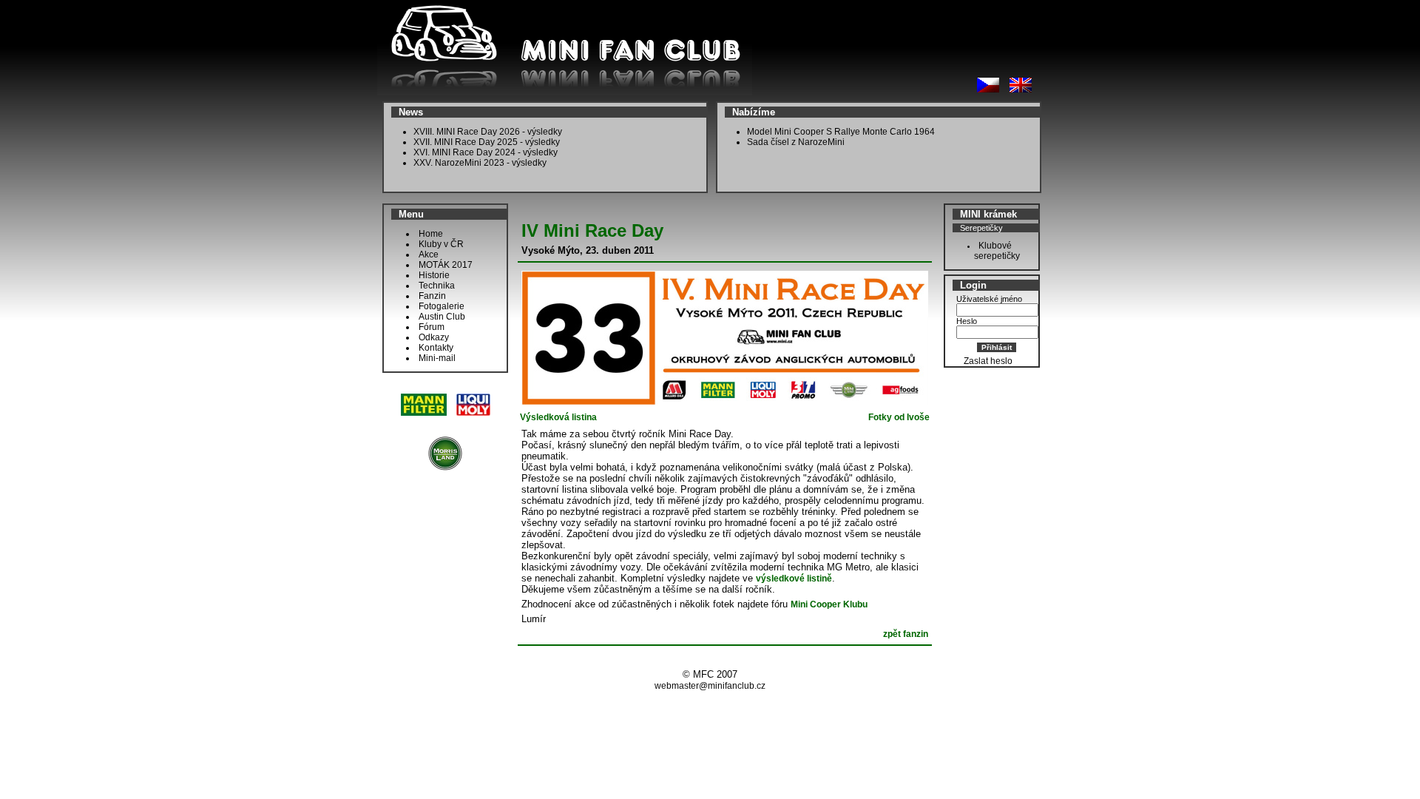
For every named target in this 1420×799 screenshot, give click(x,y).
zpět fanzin (905, 634)
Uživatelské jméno (989, 298)
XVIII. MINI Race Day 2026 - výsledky (487, 132)
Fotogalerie (441, 306)
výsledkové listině (794, 578)
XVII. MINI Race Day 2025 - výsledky (486, 142)
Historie (434, 275)
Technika (437, 285)
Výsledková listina (558, 417)
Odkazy (434, 337)
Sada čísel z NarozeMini (796, 142)
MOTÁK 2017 (446, 265)
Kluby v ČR (441, 244)
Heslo (966, 321)
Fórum (431, 327)
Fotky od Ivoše (899, 417)
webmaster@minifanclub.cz (710, 686)
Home (431, 234)
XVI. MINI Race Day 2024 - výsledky (485, 152)
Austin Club (442, 316)
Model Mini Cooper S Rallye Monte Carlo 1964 (841, 132)
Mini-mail (437, 358)
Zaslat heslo (988, 361)
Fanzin (432, 296)
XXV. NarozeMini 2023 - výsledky (480, 163)
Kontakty (436, 348)
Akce (429, 254)
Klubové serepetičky (993, 250)
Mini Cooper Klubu (829, 604)
